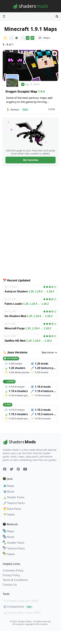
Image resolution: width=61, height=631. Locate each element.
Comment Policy (13, 570)
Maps (8, 486)
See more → (49, 352)
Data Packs (12, 509)
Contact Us (10, 584)
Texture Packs (14, 503)
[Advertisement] (30, 222)
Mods (8, 491)
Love (51, 109)
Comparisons (17, 606)
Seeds (9, 514)
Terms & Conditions (15, 580)
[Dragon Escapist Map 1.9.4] (30, 65)
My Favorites (30, 160)
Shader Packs (13, 497)
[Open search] (57, 16)
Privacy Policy (11, 575)
